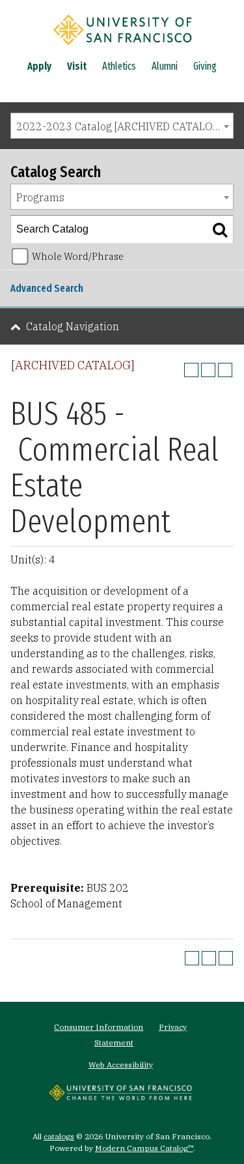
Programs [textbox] (40, 197)
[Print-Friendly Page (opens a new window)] (208, 370)
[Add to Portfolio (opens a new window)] (191, 370)
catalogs (59, 1136)
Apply (39, 66)
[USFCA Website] (120, 1096)
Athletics (119, 66)
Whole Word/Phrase (78, 256)
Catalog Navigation (72, 326)
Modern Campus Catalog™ (144, 1148)
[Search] (220, 229)
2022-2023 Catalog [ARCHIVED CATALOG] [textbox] (120, 126)
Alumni (165, 66)
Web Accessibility (120, 1065)
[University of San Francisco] (122, 47)
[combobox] (122, 126)
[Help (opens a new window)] (225, 370)
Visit (77, 66)
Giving (205, 66)
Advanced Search (46, 288)
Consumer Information (98, 1027)
